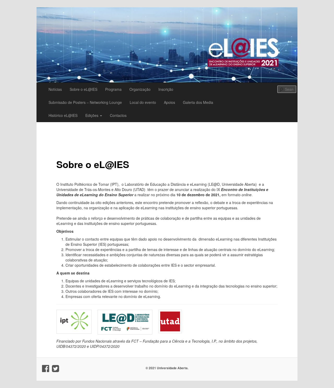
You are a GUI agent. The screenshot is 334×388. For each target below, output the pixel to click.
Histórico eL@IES (63, 115)
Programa (113, 89)
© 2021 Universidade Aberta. (167, 368)
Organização (140, 89)
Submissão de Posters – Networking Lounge (85, 102)
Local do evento (143, 102)
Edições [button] (92, 115)
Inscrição (165, 89)
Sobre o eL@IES (83, 89)
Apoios (169, 102)
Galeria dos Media (198, 102)
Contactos (118, 115)
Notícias (55, 89)
